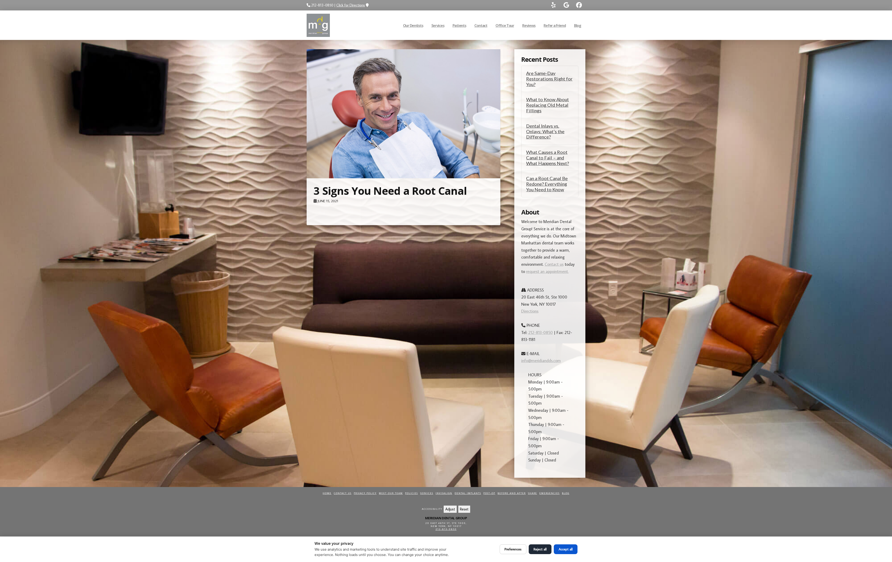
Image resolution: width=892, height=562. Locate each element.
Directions (529, 311)
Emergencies (549, 493)
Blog (565, 493)
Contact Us (342, 493)
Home (327, 493)
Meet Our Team (391, 493)
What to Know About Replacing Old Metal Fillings (547, 105)
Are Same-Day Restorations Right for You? (549, 79)
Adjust (450, 509)
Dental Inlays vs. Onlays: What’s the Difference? (545, 131)
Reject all (540, 549)
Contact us (554, 264)
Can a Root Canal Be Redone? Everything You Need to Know (547, 184)
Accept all (566, 549)
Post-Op (489, 493)
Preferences (513, 549)
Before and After (512, 493)
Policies (411, 493)
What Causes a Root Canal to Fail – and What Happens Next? (547, 157)
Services (426, 493)
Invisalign (444, 493)
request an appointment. (547, 271)
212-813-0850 (540, 332)
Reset (464, 509)
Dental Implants (468, 493)
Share (532, 493)
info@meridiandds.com (541, 360)
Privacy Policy (365, 493)
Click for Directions (350, 5)
